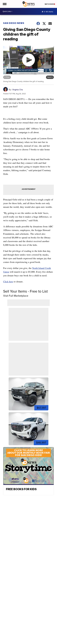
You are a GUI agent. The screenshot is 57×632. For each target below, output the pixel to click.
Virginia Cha (17, 89)
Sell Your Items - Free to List (25, 291)
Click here (8, 281)
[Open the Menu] (4, 4)
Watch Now (49, 4)
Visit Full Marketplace (15, 296)
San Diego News (13, 23)
